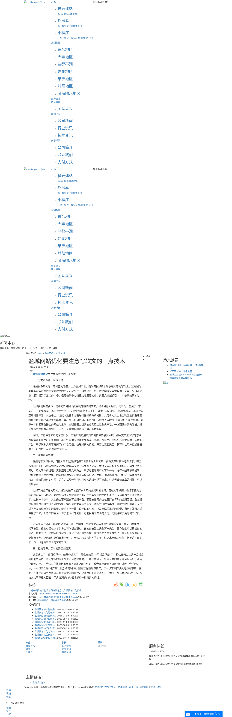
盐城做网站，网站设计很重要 (51, 599)
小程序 (29, 651)
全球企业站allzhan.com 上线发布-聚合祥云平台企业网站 (186, 376)
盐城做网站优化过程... (46, 628)
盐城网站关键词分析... (46, 621)
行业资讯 (60, 352)
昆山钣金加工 (39, 682)
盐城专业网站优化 (37, 590)
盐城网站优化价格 (72, 590)
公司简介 (102, 645)
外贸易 (29, 648)
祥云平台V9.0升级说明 (181, 371)
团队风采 (55, 101)
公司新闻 (66, 645)
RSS (152, 687)
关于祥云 (55, 140)
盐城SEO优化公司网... (46, 637)
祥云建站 (30, 645)
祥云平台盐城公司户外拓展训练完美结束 (57, 596)
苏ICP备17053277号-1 (106, 687)
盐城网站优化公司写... (46, 618)
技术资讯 (66, 651)
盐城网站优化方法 (55, 590)
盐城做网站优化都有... (46, 634)
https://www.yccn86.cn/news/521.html (58, 593)
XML (159, 687)
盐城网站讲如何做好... (46, 609)
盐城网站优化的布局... (46, 612)
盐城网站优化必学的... (46, 631)
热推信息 (122, 687)
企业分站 (133, 687)
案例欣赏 (55, 42)
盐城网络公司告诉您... (46, 615)
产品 (53, 1)
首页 (40, 352)
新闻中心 (55, 113)
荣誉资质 (55, 98)
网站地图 (144, 687)
